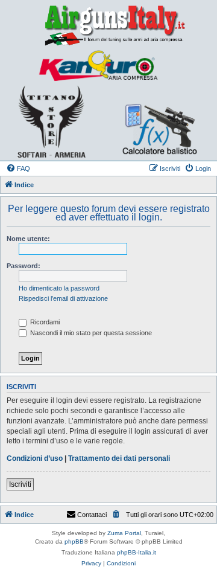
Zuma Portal (124, 533)
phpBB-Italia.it (136, 552)
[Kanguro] (98, 66)
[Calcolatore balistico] (153, 121)
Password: (23, 265)
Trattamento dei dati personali (119, 458)
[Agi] (108, 25)
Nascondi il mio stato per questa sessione (90, 332)
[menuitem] (18, 168)
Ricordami (44, 322)
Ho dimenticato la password (59, 288)
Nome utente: (28, 238)
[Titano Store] (51, 121)
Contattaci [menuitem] (92, 514)
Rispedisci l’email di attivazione (63, 298)
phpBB (74, 541)
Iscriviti (20, 484)
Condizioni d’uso (35, 458)
